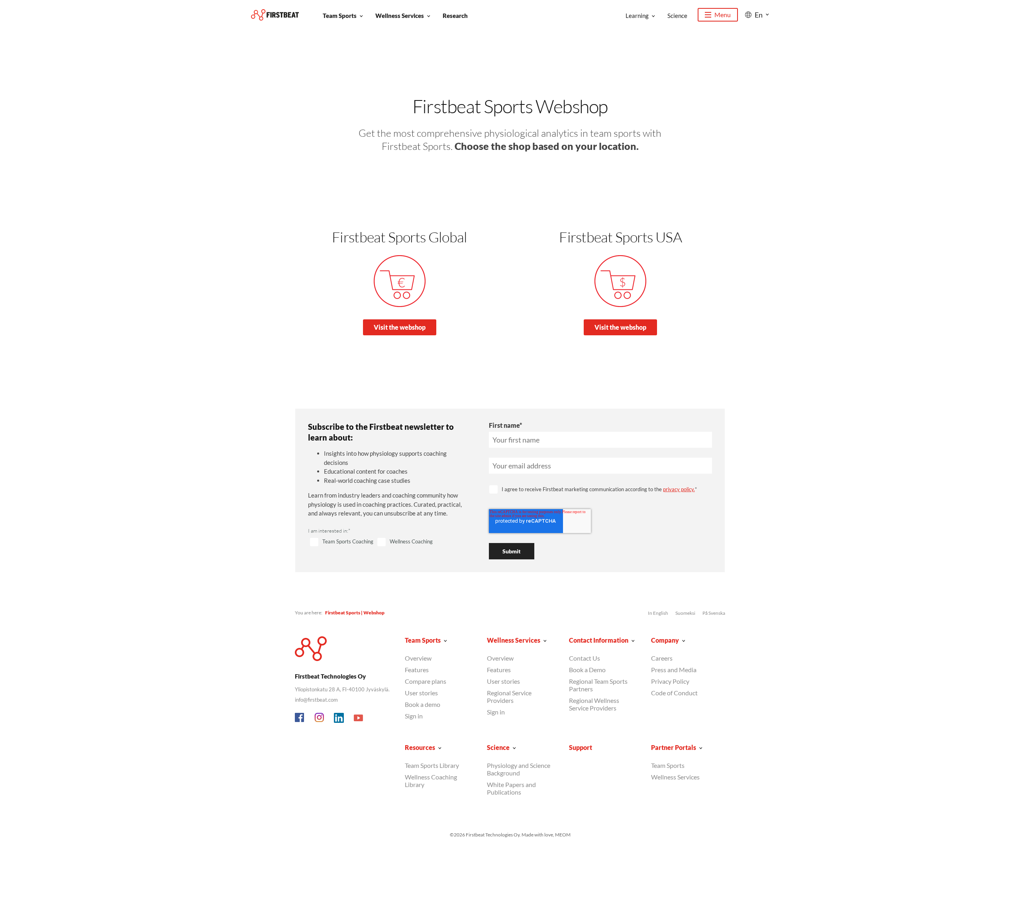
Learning (637, 15)
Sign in (414, 716)
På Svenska (713, 613)
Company (665, 640)
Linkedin (339, 718)
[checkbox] (389, 542)
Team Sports (340, 15)
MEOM (563, 835)
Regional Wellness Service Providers (594, 704)
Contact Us (584, 658)
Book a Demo (587, 669)
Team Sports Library (432, 765)
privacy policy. (679, 489)
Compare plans (425, 681)
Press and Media (673, 669)
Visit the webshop (400, 327)
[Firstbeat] (275, 15)
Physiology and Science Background (518, 769)
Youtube (358, 718)
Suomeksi (685, 613)
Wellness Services (399, 15)
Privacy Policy (670, 681)
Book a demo (422, 704)
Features (417, 669)
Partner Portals (673, 747)
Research (455, 15)
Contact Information (598, 640)
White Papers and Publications (511, 788)
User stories (421, 693)
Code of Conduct (674, 693)
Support (580, 747)
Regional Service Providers (509, 696)
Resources (420, 747)
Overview (418, 658)
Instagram (319, 718)
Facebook (300, 718)
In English (658, 613)
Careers (662, 658)
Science (677, 15)
